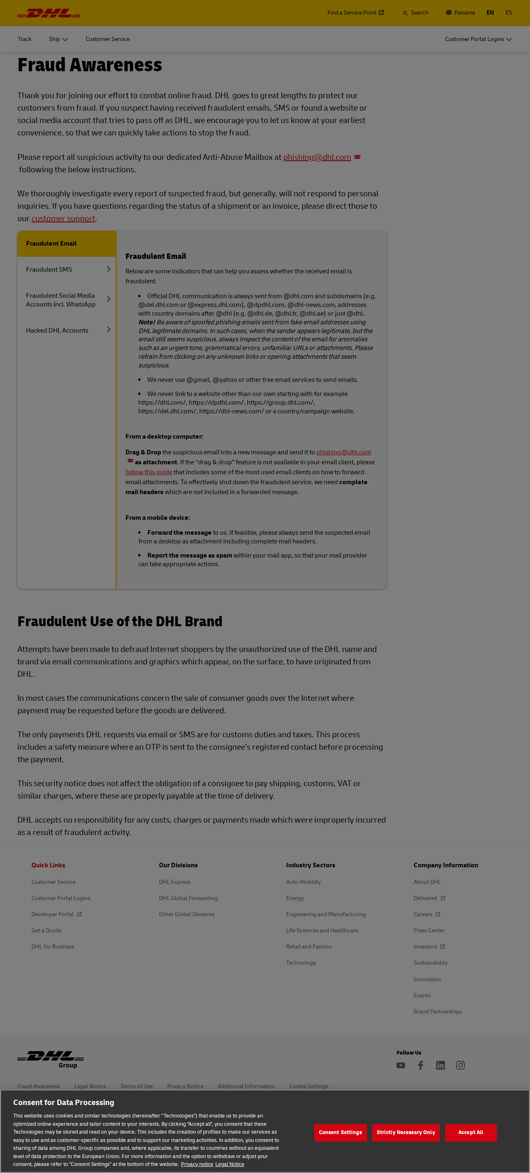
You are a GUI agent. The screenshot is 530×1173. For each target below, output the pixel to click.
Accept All (470, 1132)
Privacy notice (197, 1164)
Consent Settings (340, 1132)
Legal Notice (229, 1164)
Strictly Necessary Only (406, 1132)
